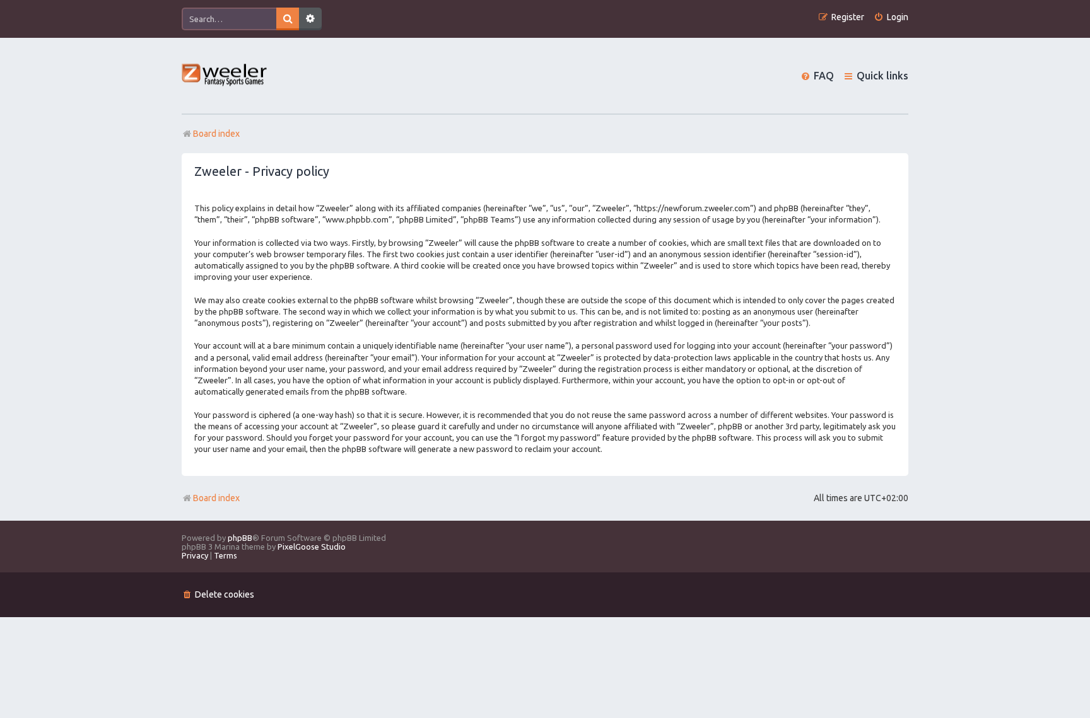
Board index (216, 498)
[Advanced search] (310, 19)
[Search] (287, 19)
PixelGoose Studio (312, 546)
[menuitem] (891, 17)
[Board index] (225, 76)
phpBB (240, 537)
